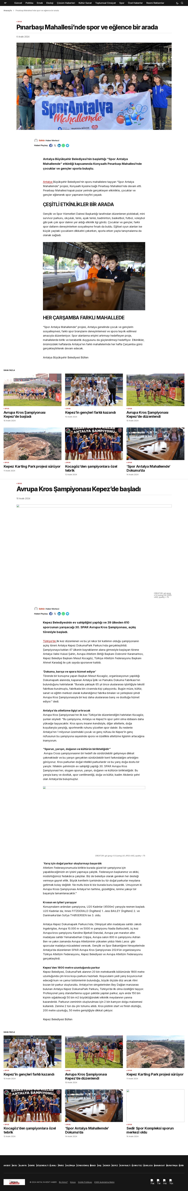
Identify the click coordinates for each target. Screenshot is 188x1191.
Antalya (48, 181)
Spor (20, 21)
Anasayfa (8, 10)
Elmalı (52, 1165)
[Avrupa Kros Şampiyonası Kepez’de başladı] (33, 390)
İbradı (93, 1165)
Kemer (107, 1165)
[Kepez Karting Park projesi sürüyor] (33, 444)
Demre (31, 1165)
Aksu (14, 1165)
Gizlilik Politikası (85, 1182)
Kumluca (148, 1165)
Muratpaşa (172, 1165)
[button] (5, 3)
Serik (181, 1165)
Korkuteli (137, 1165)
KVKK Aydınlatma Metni (104, 1182)
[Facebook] (50, 145)
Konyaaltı (125, 1165)
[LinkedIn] (59, 145)
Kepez (115, 1165)
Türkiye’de (49, 641)
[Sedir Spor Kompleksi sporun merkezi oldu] (155, 1105)
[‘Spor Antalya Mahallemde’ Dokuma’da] (155, 444)
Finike (61, 1165)
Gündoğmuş (82, 1165)
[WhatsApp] (63, 145)
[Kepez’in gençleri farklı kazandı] (94, 390)
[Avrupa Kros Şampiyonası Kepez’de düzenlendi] (155, 390)
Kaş (99, 1165)
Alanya (23, 1165)
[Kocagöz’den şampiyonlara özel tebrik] (94, 444)
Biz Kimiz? (63, 1182)
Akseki (7, 1165)
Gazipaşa (70, 1165)
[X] (55, 145)
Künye (73, 1182)
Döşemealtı (43, 1165)
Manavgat (159, 1165)
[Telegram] (67, 145)
